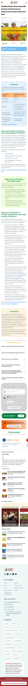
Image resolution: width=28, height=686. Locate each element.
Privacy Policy (18, 585)
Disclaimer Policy (19, 587)
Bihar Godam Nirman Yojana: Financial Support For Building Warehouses (16, 544)
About (16, 583)
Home (5, 583)
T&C (5, 585)
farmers (20, 66)
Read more (5, 446)
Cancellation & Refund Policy (7, 593)
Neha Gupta (4, 17)
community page (18, 333)
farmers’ (23, 137)
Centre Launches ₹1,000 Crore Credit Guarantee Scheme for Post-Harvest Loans (15, 556)
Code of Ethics (7, 590)
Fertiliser (7, 155)
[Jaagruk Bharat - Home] (14, 2)
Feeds (16, 590)
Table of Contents (9, 49)
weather (16, 278)
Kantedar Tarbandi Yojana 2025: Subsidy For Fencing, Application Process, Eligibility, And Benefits (14, 550)
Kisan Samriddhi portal (19, 115)
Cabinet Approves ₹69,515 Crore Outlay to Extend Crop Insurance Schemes (16, 532)
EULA (5, 587)
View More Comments (14, 407)
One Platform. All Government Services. (15, 683)
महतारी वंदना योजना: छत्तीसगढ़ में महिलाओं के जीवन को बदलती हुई (16, 538)
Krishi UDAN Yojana (11, 124)
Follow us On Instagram (14, 426)
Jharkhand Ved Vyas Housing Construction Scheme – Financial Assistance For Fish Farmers (10, 523)
